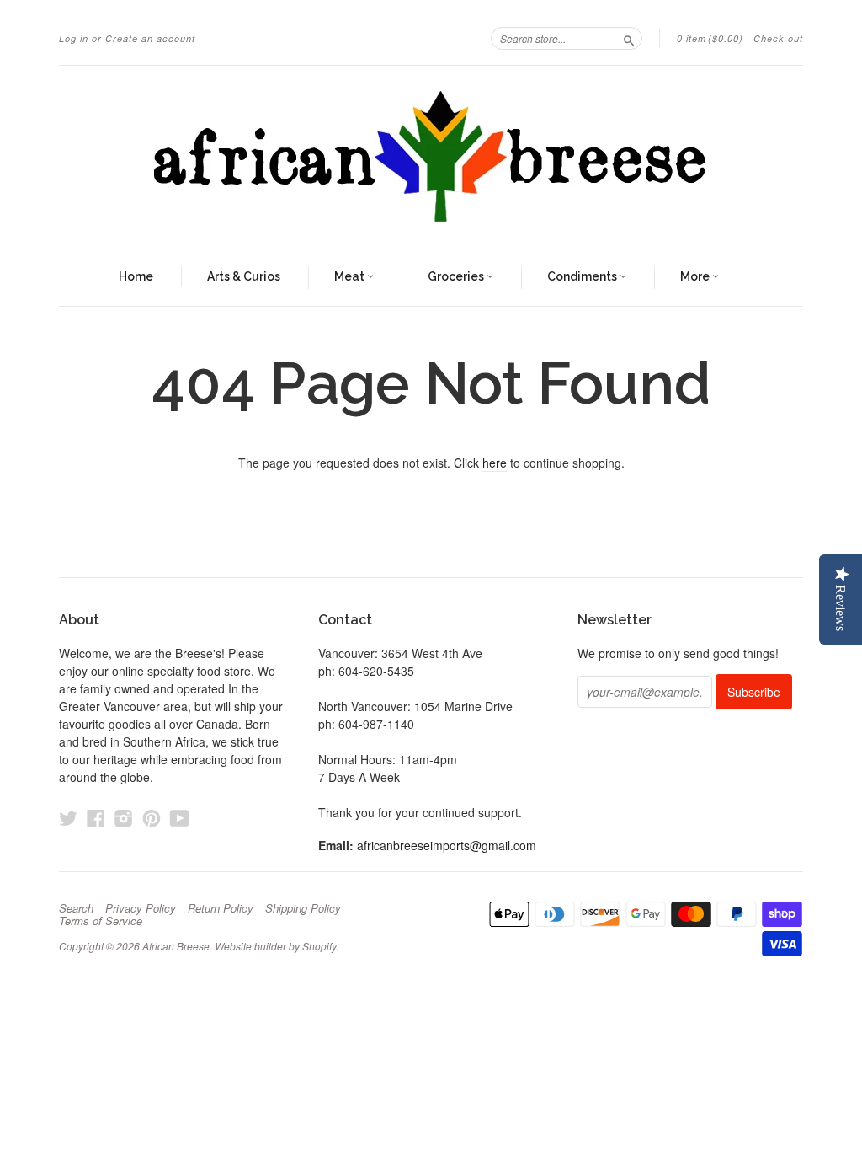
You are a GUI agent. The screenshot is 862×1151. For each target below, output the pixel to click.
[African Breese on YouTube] (179, 817)
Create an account (150, 38)
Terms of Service (100, 921)
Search (76, 908)
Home (136, 276)
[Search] (629, 38)
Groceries (457, 276)
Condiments (583, 276)
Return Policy (220, 908)
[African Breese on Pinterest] (151, 817)
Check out (778, 38)
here (494, 462)
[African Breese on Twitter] (68, 817)
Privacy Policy (140, 908)
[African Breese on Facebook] (96, 817)
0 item (710, 38)
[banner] (431, 158)
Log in (73, 38)
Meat (350, 276)
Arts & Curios (243, 276)
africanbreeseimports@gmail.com (446, 845)
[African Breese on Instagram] (123, 817)
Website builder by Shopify (275, 946)
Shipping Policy (303, 908)
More (696, 276)
